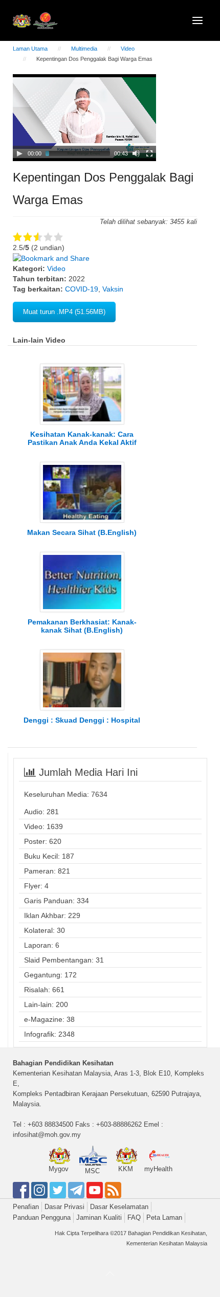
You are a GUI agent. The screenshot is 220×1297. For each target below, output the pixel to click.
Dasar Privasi (64, 1207)
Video (128, 49)
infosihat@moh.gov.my (47, 1134)
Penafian (26, 1207)
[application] (84, 117)
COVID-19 (81, 289)
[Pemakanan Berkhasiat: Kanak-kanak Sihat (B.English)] (82, 581)
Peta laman (164, 1217)
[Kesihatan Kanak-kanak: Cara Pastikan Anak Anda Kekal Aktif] (82, 393)
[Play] (19, 153)
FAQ (134, 1217)
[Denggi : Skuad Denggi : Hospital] (82, 679)
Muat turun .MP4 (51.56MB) (64, 312)
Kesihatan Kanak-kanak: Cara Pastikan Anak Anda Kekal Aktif (82, 438)
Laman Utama (30, 49)
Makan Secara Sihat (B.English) (82, 532)
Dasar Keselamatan (119, 1207)
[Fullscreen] (149, 153)
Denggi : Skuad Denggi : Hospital (82, 720)
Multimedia (84, 49)
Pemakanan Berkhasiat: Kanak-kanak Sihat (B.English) (82, 626)
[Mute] (136, 153)
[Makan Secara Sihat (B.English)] (82, 491)
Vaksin (112, 289)
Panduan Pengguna (42, 1217)
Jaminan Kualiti (99, 1217)
